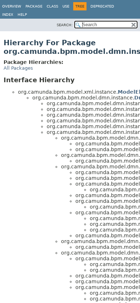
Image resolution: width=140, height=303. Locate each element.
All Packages (18, 68)
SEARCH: (65, 25)
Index (7, 15)
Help (22, 15)
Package (33, 6)
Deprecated (102, 6)
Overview (11, 6)
